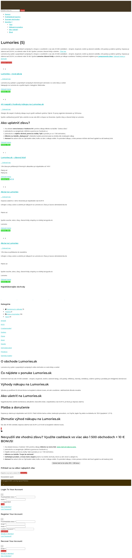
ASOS (3, 324)
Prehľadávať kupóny (12, 17)
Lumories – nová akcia (11, 74)
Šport (7, 317)
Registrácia (4, 531)
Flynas (3, 336)
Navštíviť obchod (6, 63)
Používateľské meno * (8, 497)
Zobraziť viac (6, 79)
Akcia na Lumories (9, 192)
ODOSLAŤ (23, 473)
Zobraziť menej (6, 89)
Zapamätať (7, 502)
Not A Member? (6, 507)
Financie (8, 312)
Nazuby (3, 344)
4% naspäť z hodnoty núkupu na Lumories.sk (22, 104)
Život (11, 32)
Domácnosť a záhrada (14, 309)
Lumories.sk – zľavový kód (13, 157)
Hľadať (22, 10)
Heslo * (3, 499)
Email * (3, 524)
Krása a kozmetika (13, 314)
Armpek (3, 321)
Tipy (10, 25)
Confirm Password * (7, 529)
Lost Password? (6, 509)
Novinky (8, 22)
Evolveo (3, 332)
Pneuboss (4, 352)
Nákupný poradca (16, 27)
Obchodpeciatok (6, 348)
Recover (3, 551)
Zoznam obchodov (12, 19)
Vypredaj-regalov (6, 356)
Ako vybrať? (13, 30)
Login (3, 504)
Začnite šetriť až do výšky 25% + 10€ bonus (66, 463)
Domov (7, 14)
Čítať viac (63, 51)
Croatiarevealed (6, 328)
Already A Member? (7, 534)
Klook (3, 340)
